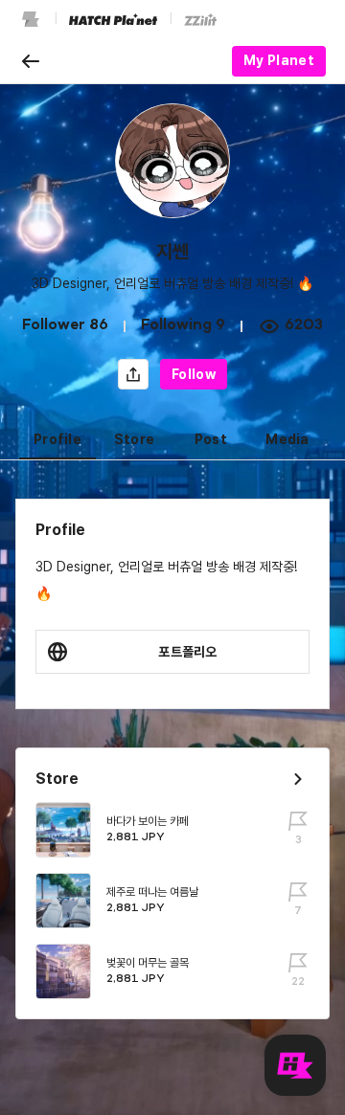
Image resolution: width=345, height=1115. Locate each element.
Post (211, 439)
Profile (57, 439)
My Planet (278, 60)
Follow (194, 374)
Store (134, 439)
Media (287, 439)
